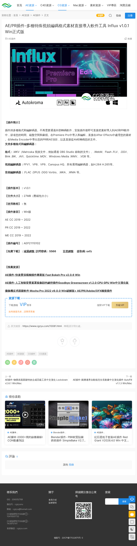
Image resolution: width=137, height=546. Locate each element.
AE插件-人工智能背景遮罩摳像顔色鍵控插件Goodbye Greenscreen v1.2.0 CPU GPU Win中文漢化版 (67, 282)
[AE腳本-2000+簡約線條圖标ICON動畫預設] (25, 414)
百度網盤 (68, 251)
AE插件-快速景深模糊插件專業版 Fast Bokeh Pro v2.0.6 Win (42, 275)
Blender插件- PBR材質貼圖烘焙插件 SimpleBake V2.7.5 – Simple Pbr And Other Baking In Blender (68, 438)
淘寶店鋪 (125, 5)
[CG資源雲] (7, 5)
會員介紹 (53, 499)
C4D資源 (45, 5)
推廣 (130, 38)
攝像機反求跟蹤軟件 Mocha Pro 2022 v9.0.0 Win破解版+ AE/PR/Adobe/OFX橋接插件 (58, 290)
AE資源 (29, 5)
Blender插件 (58, 432)
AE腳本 (13, 432)
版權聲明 (53, 502)
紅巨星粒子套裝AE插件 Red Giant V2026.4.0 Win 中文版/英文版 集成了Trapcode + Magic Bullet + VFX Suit (111, 438)
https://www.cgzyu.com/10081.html (42, 326)
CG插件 (31, 354)
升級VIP (120, 305)
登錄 (71, 464)
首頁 (19, 5)
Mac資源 (78, 5)
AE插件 (12, 38)
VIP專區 (111, 5)
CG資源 (62, 5)
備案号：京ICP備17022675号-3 (68, 537)
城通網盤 (29, 251)
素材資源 (95, 5)
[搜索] (110, 15)
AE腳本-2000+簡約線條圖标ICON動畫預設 (25, 438)
